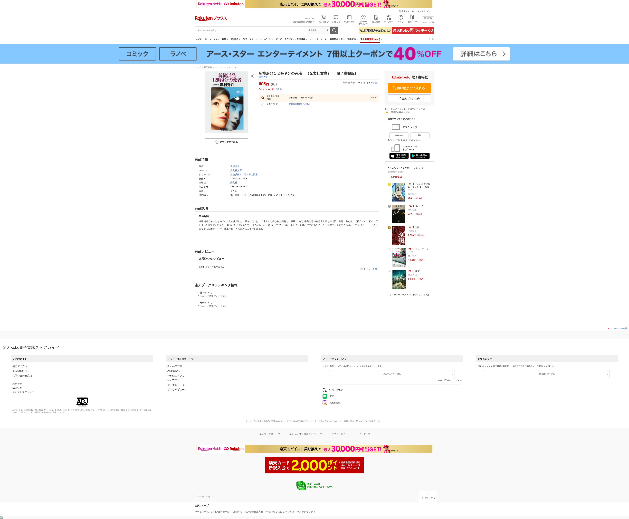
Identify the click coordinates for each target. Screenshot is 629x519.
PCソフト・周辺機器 (295, 39)
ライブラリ (389, 22)
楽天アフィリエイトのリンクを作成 (408, 109)
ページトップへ (428, 498)
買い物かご (324, 22)
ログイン (309, 18)
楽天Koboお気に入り (363, 23)
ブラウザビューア (177, 389)
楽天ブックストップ (269, 434)
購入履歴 (376, 22)
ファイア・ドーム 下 (419, 250)
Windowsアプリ (176, 375)
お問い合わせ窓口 (22, 375)
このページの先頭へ (619, 328)
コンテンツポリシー (23, 391)
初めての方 (413, 22)
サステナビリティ (306, 511)
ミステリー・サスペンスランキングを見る (409, 294)
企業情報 (237, 511)
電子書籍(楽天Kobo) (370, 39)
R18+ (431, 39)
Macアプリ (173, 380)
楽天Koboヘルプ (21, 370)
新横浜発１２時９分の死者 (244, 174)
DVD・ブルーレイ (251, 39)
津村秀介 (263, 77)
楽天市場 (428, 18)
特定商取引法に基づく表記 (280, 511)
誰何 (417, 271)
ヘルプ (401, 22)
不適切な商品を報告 (400, 112)
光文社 (233, 182)
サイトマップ (363, 434)
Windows (399, 135)
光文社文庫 (236, 170)
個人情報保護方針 (254, 511)
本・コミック (211, 39)
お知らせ (336, 22)
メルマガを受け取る (392, 374)
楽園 (416, 227)
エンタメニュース (318, 39)
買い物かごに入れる (411, 88)
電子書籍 (208, 67)
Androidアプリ (175, 370)
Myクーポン (349, 22)
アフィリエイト (339, 434)
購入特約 (17, 387)
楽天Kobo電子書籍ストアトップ (305, 434)
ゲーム (267, 39)
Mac (420, 135)
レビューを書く (371, 82)
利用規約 (17, 384)
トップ (198, 39)
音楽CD (234, 39)
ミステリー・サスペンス (226, 67)
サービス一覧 (428, 22)
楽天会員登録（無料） (303, 22)
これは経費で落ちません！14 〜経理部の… (419, 187)
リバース (419, 206)
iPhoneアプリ (174, 366)
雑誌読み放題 (336, 39)
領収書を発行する (547, 374)
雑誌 (224, 39)
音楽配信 (351, 39)
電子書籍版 (396, 176)
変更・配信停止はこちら (449, 380)
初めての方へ (19, 366)
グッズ (278, 39)
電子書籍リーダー (177, 385)
